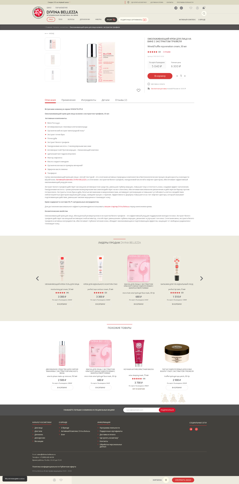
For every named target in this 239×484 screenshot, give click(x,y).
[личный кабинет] (197, 8)
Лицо (51, 19)
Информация (103, 422)
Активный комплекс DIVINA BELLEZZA (71, 179)
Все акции (39, 441)
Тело (60, 19)
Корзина (160, 480)
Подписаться (167, 410)
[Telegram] (175, 7)
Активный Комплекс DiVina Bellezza (75, 431)
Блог (63, 435)
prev (37, 278)
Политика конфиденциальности (46, 466)
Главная (49, 27)
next (201, 278)
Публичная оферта (68, 466)
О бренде (201, 20)
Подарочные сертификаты (131, 20)
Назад (51, 33)
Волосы (71, 19)
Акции (109, 20)
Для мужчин (40, 438)
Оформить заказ (183, 480)
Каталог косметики (60, 27)
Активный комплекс (187, 20)
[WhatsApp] (181, 7)
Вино (49, 8)
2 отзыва (166, 52)
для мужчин (85, 19)
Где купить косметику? (139, 2)
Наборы (98, 19)
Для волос (39, 435)
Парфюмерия (61, 8)
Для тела (38, 431)
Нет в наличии (138, 389)
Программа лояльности (185, 2)
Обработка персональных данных (111, 446)
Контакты (170, 2)
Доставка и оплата (156, 2)
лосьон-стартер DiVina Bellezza (116, 206)
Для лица (38, 428)
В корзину (160, 75)
